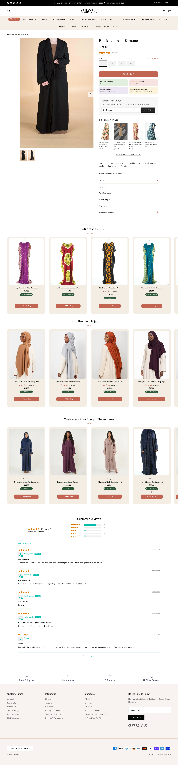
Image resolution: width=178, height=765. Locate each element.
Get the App (85, 26)
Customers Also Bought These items (89, 419)
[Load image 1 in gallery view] (56, 93)
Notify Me (148, 110)
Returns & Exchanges (54, 718)
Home (9, 34)
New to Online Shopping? (95, 714)
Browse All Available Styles (128, 154)
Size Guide (11, 703)
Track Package (13, 710)
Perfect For (103, 186)
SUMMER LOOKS (128, 19)
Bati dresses (89, 229)
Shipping (49, 699)
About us (88, 699)
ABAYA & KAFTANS (88, 19)
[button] (104, 53)
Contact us (11, 706)
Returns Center (13, 714)
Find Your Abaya (14, 718)
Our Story (89, 703)
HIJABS (73, 19)
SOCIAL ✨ (14, 19)
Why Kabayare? (105, 199)
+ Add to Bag (26, 306)
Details (101, 180)
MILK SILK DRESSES (109, 19)
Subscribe (136, 717)
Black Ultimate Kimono (20, 34)
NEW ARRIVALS (29, 19)
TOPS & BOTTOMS (147, 19)
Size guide (103, 206)
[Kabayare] (89, 11)
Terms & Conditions (53, 714)
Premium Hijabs (89, 321)
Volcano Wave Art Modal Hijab (26, 755)
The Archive (163, 19)
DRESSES (44, 19)
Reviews (88, 706)
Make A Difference (92, 710)
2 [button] (88, 656)
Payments (49, 706)
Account (10, 699)
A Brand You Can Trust (67, 26)
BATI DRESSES (59, 19)
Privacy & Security (52, 710)
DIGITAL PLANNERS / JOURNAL (107, 26)
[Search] (8, 10)
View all (89, 233)
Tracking (48, 703)
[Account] (163, 10)
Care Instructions (105, 193)
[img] (23, 550)
